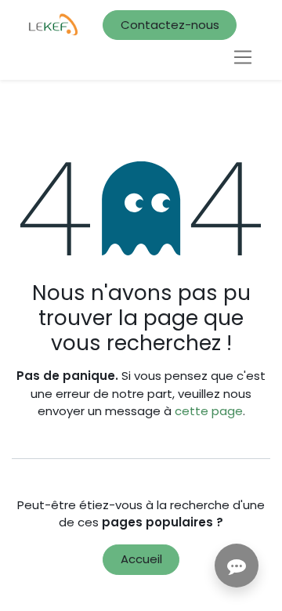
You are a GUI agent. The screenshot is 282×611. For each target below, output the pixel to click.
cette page (209, 411)
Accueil (141, 559)
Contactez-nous (170, 24)
